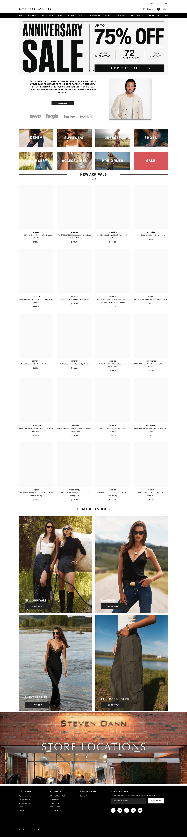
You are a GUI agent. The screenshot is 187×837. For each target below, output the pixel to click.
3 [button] (97, 70)
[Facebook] (113, 810)
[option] (93, 46)
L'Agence (36, 232)
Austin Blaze (151, 361)
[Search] (158, 4)
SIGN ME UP (156, 800)
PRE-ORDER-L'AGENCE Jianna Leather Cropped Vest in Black (36, 236)
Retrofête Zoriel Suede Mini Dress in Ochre (151, 235)
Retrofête (113, 232)
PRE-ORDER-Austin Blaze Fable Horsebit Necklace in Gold (150, 365)
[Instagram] (119, 810)
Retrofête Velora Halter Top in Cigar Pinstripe (36, 364)
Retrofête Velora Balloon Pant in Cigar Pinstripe (74, 364)
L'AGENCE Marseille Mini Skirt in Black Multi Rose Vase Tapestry (113, 494)
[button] (21, 47)
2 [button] (93, 70)
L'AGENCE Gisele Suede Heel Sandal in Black (74, 300)
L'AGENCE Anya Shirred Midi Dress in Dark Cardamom (112, 429)
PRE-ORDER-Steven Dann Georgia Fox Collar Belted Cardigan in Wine (74, 429)
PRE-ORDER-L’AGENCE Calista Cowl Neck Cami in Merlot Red (151, 494)
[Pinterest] (126, 810)
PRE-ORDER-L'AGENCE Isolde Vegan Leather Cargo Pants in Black (74, 236)
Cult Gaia (36, 297)
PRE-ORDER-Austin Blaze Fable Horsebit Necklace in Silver (150, 429)
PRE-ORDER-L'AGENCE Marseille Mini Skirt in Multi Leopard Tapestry (36, 494)
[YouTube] (140, 810)
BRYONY (150, 297)
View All (93, 179)
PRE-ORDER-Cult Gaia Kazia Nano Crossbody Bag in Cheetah (36, 301)
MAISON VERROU (74, 490)
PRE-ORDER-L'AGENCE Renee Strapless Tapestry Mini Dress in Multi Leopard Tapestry (112, 301)
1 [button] (90, 70)
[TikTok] (133, 810)
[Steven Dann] (93, 99)
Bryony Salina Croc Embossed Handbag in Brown (150, 300)
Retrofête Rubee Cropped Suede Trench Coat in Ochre (112, 236)
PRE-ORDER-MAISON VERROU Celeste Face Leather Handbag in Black (74, 494)
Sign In (165, 9)
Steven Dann (36, 426)
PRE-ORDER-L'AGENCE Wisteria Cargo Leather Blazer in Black (113, 365)
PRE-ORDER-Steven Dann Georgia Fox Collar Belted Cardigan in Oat (36, 429)
